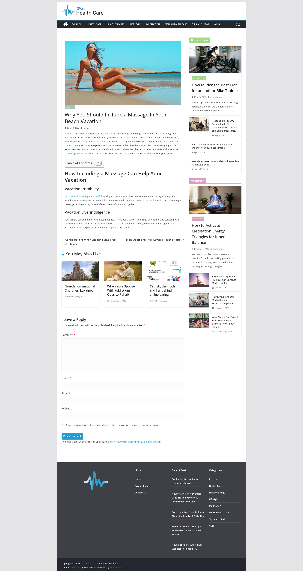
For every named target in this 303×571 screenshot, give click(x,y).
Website (66, 408)
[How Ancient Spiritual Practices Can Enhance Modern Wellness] (199, 282)
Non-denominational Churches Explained (80, 288)
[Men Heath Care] (65, 24)
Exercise (77, 24)
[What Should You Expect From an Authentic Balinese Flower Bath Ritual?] (199, 324)
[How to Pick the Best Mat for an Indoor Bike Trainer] (215, 59)
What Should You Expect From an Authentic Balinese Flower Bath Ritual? (225, 322)
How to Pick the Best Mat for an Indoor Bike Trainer (215, 87)
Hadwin (86, 128)
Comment (68, 335)
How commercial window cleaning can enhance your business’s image (211, 146)
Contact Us (141, 492)
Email (66, 393)
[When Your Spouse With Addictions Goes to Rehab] (123, 263)
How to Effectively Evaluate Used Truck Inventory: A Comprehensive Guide (186, 497)
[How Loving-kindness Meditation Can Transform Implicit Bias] (199, 302)
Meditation (153, 24)
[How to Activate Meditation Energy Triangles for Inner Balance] (215, 200)
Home (138, 479)
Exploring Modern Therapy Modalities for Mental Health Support (187, 530)
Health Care (94, 24)
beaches (128, 149)
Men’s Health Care (176, 24)
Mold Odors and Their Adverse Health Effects (153, 239)
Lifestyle (135, 24)
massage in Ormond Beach (81, 153)
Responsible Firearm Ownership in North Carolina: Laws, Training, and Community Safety (225, 125)
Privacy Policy (142, 485)
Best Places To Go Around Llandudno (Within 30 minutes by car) (215, 163)
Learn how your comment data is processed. (134, 441)
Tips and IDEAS (200, 24)
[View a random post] (237, 24)
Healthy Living (116, 24)
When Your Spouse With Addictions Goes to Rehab (121, 290)
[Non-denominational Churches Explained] (80, 263)
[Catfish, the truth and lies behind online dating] (165, 263)
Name (66, 378)
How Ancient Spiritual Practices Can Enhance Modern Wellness (224, 280)
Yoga (217, 24)
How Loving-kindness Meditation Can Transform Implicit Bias (224, 300)
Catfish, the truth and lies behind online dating (162, 290)
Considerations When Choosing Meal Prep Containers (90, 242)
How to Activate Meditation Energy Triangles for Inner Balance (208, 234)
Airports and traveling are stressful (83, 196)
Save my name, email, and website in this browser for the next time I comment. (112, 425)
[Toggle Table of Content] (97, 163)
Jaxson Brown (216, 97)
